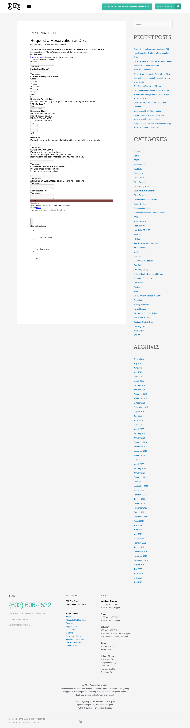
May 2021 (138, 534)
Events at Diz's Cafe (142, 208)
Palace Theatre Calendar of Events (148, 274)
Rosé (136, 291)
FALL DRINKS (140, 221)
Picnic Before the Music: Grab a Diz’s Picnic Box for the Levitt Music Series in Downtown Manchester (152, 78)
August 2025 (139, 412)
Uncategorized (140, 326)
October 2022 (139, 482)
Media (136, 252)
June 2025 (138, 420)
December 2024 (140, 442)
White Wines (139, 331)
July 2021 (138, 525)
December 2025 (140, 394)
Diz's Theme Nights (142, 195)
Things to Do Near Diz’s (76, 620)
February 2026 (140, 385)
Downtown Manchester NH (145, 199)
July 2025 (138, 416)
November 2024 (140, 447)
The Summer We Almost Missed (147, 86)
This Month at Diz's (142, 318)
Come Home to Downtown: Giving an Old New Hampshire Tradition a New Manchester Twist (153, 53)
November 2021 (140, 508)
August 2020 (139, 565)
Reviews (137, 287)
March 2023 (139, 464)
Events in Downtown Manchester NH (149, 213)
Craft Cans (138, 173)
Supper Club (71, 626)
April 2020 (138, 582)
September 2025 (141, 407)
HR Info (137, 239)
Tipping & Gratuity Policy (144, 322)
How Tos (137, 234)
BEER (136, 160)
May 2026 (138, 372)
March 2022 (139, 490)
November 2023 (140, 455)
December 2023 (140, 451)
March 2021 (139, 538)
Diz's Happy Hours (142, 186)
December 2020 (140, 552)
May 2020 (138, 578)
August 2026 (139, 359)
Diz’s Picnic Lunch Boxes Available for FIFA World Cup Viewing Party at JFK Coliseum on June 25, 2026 (153, 94)
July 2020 (138, 569)
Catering (69, 633)
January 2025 (139, 438)
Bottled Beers (139, 164)
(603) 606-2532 (30, 605)
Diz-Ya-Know (139, 178)
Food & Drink (139, 226)
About (68, 617)
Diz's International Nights (144, 191)
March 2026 (139, 381)
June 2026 (138, 368)
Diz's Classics (140, 182)
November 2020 (140, 556)
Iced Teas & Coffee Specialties (146, 243)
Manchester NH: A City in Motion (147, 111)
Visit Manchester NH (75, 639)
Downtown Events (73, 636)
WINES (137, 335)
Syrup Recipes (140, 309)
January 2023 (139, 473)
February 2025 (140, 433)
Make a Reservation (74, 642)
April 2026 (138, 377)
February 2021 (140, 543)
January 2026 (139, 390)
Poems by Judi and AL (143, 278)
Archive (137, 151)
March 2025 (139, 429)
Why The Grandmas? (143, 70)
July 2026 (138, 363)
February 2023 (140, 468)
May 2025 (138, 425)
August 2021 (139, 521)
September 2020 (141, 560)
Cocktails (138, 169)
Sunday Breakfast (141, 304)
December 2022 (140, 477)
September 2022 (141, 486)
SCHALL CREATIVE (33, 722)
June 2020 (138, 573)
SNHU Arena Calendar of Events (147, 296)
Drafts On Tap (140, 204)
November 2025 (140, 398)
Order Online (163, 6)
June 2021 (138, 530)
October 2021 (139, 512)
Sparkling (138, 300)
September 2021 (141, 517)
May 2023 (138, 460)
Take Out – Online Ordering (145, 313)
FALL (136, 217)
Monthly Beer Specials (143, 261)
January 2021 (139, 547)
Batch (136, 156)
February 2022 (140, 495)
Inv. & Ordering (140, 248)
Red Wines (138, 283)
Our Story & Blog (141, 269)
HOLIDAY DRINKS (142, 230)
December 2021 (140, 503)
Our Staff (137, 265)
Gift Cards (70, 629)
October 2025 (139, 403)
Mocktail (137, 256)
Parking (69, 623)
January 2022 (139, 499)
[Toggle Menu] (29, 6)
